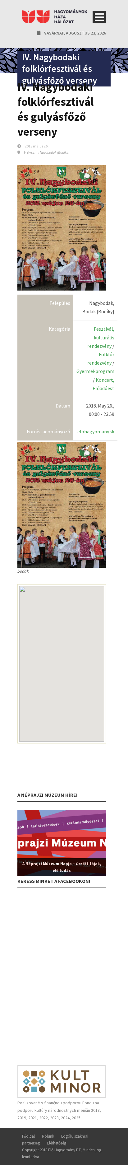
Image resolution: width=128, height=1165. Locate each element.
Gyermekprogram (95, 371)
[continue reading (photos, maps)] (61, 504)
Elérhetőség (56, 1143)
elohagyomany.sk (95, 431)
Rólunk (48, 1136)
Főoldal (28, 1136)
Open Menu (99, 17)
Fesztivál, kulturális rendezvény (100, 337)
